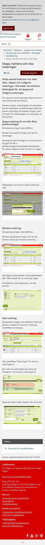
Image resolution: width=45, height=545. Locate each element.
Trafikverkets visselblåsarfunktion (17, 512)
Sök (39, 39)
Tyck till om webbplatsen (13, 515)
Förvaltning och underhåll (17, 53)
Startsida (7, 50)
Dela (7, 73)
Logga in (27, 39)
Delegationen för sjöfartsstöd (15, 498)
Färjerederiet (8, 501)
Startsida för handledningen (21, 448)
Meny (3, 44)
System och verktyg (33, 50)
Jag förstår (8, 28)
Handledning (12, 56)
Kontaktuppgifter (29, 73)
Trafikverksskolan (10, 504)
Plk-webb (36, 53)
